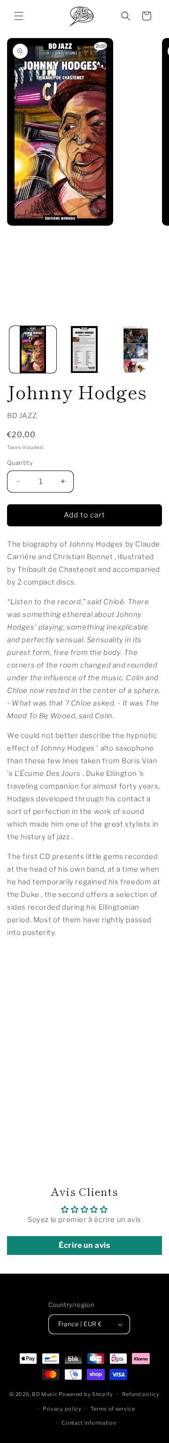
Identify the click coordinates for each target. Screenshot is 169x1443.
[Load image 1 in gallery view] (32, 349)
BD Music (45, 1394)
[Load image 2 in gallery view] (84, 349)
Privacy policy (62, 1408)
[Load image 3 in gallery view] (135, 349)
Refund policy (141, 1394)
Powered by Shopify (86, 1394)
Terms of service (113, 1408)
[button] (18, 16)
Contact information (88, 1423)
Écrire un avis (84, 1245)
